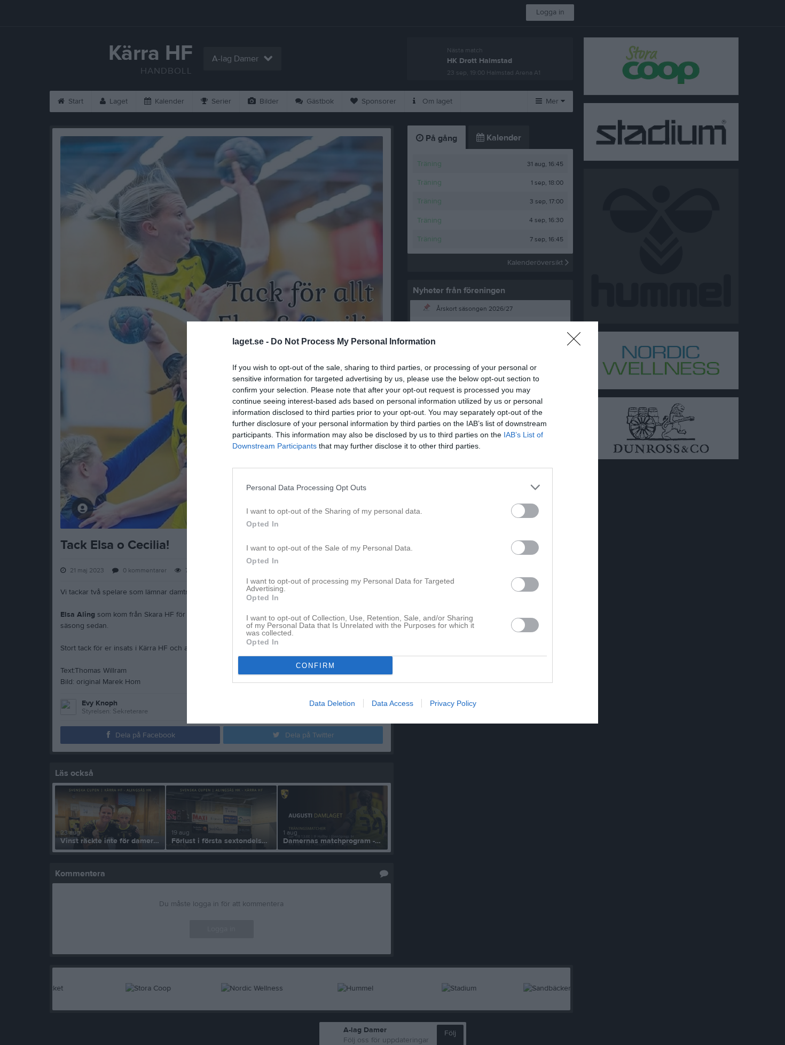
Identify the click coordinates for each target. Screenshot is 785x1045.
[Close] (577, 342)
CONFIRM (315, 666)
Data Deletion (332, 703)
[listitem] (392, 487)
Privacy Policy (453, 703)
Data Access (392, 703)
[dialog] (392, 522)
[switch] (525, 511)
